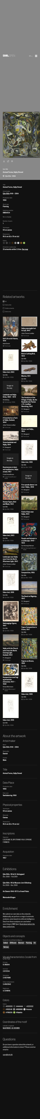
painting (29, 943)
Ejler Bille (6, 194)
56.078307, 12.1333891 (11, 1028)
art (35, 943)
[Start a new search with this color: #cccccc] (18, 243)
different (13, 943)
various (6, 947)
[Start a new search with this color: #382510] (12, 243)
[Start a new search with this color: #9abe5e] (24, 243)
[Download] (4, 161)
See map (25, 249)
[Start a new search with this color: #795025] (21, 243)
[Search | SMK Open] (9, 56)
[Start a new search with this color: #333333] (4, 243)
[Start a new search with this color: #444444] (7, 243)
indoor (5, 943)
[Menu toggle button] (36, 56)
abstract (21, 943)
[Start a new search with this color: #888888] (15, 243)
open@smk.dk (8, 1055)
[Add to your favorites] (12, 161)
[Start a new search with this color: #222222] (10, 243)
